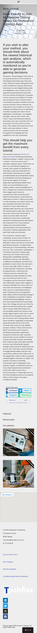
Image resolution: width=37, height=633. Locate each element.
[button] (18, 1)
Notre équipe (8, 562)
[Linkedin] (5, 600)
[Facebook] (5, 616)
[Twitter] (5, 605)
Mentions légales (9, 569)
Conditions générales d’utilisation (15, 576)
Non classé (11, 9)
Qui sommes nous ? (10, 554)
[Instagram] (5, 611)
